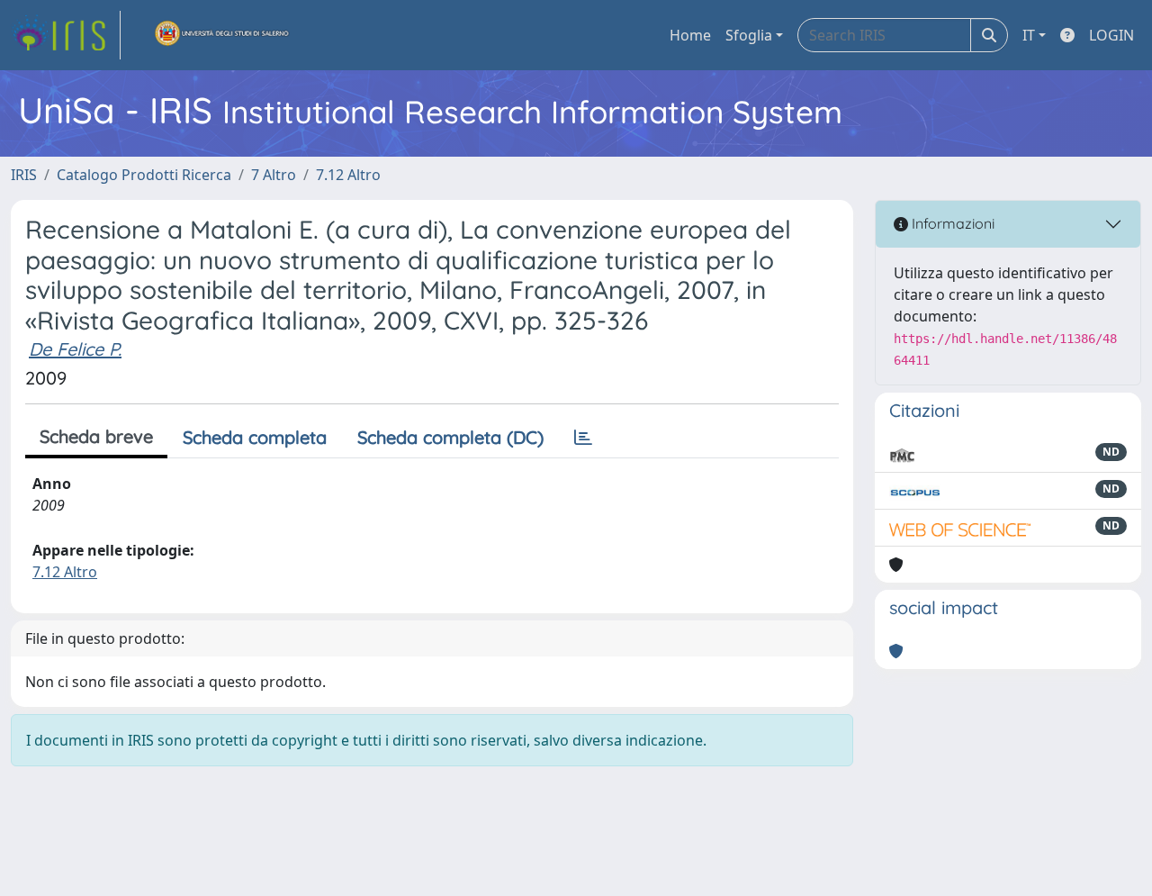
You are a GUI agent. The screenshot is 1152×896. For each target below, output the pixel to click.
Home (690, 35)
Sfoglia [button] (748, 35)
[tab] (583, 438)
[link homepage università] (222, 35)
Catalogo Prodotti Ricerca (144, 175)
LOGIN (1111, 35)
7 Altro (273, 175)
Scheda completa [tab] (255, 437)
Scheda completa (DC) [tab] (450, 437)
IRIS (24, 175)
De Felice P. (75, 349)
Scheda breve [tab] (96, 436)
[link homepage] (66, 35)
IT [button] (1028, 35)
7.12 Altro (348, 175)
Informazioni (951, 223)
